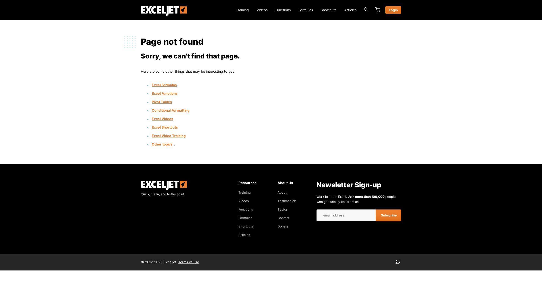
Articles (350, 10)
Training (242, 10)
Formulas (306, 10)
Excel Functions (165, 93)
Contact (283, 218)
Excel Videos (162, 119)
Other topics (162, 144)
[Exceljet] (164, 189)
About (282, 192)
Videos (262, 10)
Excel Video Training (169, 136)
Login (393, 10)
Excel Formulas (164, 85)
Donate (283, 226)
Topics (283, 209)
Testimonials (287, 201)
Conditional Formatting (170, 110)
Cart (377, 10)
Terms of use (188, 262)
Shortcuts (328, 10)
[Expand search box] (366, 10)
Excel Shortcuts (165, 127)
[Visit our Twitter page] (398, 263)
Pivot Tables (162, 102)
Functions (283, 10)
